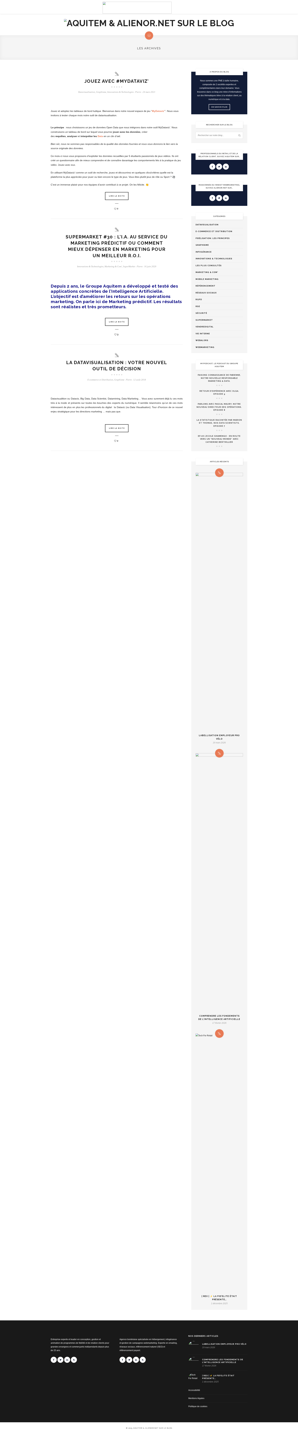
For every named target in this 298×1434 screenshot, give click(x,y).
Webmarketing (205, 347)
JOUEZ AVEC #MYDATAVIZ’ (117, 81)
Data (100, 136)
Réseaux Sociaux (206, 293)
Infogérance (204, 252)
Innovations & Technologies (120, 92)
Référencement (205, 286)
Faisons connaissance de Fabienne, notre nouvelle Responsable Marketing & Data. (219, 378)
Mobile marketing (207, 279)
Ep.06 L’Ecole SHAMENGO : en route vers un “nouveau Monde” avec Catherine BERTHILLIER (219, 439)
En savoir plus (219, 107)
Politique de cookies (197, 1406)
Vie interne (203, 334)
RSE (198, 306)
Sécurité (201, 313)
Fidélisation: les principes (213, 238)
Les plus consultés (209, 265)
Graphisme (101, 92)
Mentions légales (196, 1398)
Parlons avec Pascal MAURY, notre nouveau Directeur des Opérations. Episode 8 (219, 407)
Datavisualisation (86, 92)
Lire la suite (117, 196)
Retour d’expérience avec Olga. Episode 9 (219, 392)
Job (244, 9)
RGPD (199, 299)
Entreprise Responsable (207, 9)
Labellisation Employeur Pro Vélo (219, 737)
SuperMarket (129, 266)
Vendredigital (204, 327)
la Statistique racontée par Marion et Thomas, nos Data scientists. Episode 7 (219, 423)
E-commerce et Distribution (100, 379)
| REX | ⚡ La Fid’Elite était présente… (219, 1298)
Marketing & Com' (113, 266)
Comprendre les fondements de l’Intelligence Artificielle (219, 1017)
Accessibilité (194, 1390)
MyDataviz (158, 111)
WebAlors (202, 340)
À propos (57, 9)
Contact (72, 9)
